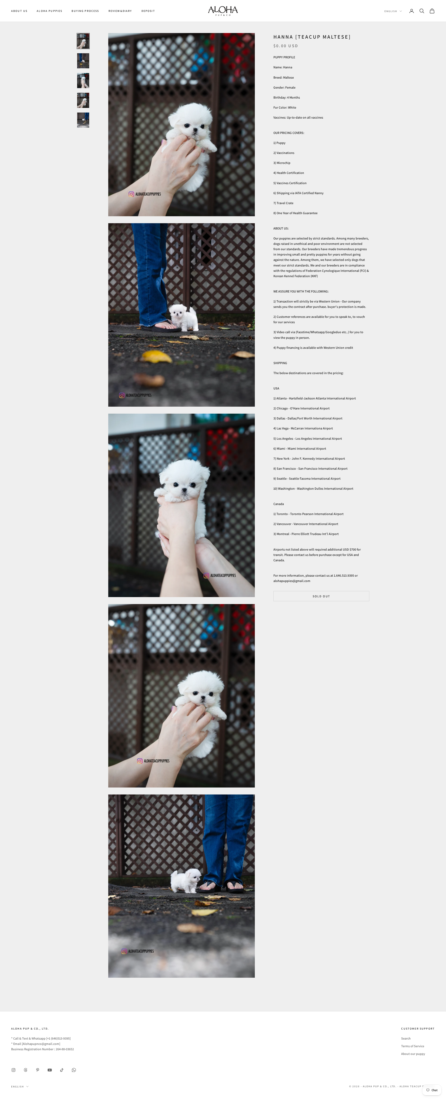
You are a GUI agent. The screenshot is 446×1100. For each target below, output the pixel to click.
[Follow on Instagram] (13, 1070)
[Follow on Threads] (25, 1070)
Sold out (321, 596)
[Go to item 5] (83, 120)
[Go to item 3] (83, 81)
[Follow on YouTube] (49, 1070)
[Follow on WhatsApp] (74, 1070)
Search (406, 1038)
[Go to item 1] (83, 41)
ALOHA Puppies (49, 11)
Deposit (148, 11)
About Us (19, 11)
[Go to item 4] (83, 100)
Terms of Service (412, 1046)
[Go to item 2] (83, 61)
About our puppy (413, 1054)
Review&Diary (120, 11)
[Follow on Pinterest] (37, 1070)
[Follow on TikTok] (61, 1070)
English (390, 11)
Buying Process (85, 11)
